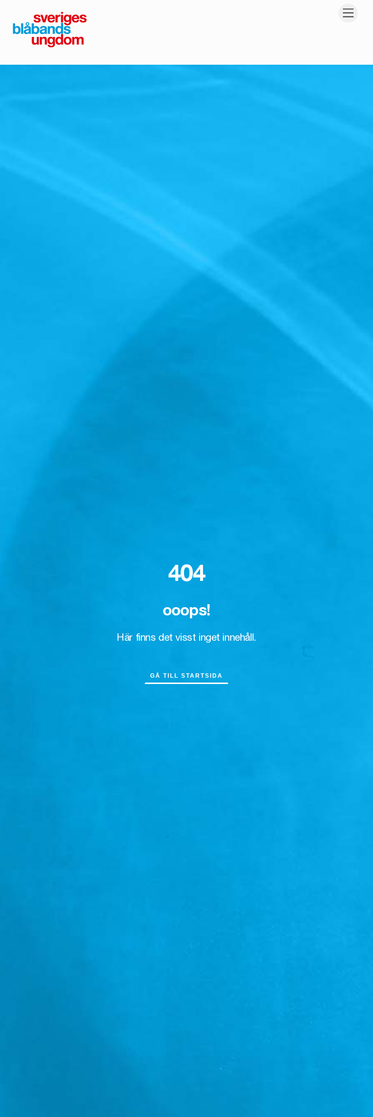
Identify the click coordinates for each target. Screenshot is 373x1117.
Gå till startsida (186, 676)
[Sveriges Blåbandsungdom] (49, 47)
